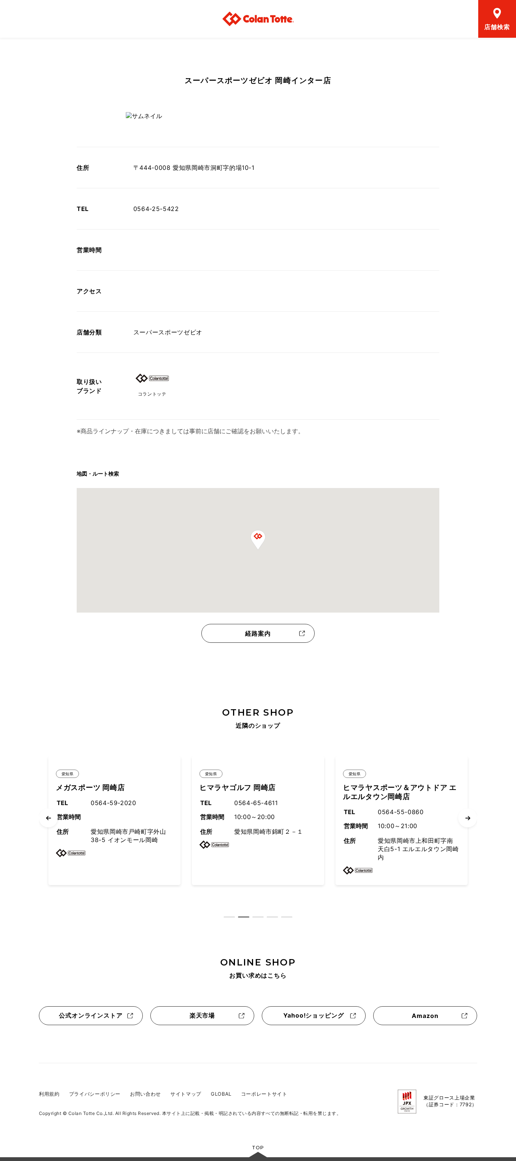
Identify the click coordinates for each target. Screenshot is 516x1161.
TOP (258, 1147)
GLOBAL (221, 1094)
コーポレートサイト (264, 1094)
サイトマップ (185, 1094)
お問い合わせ (145, 1094)
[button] (258, 540)
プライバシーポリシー (95, 1094)
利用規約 (49, 1094)
